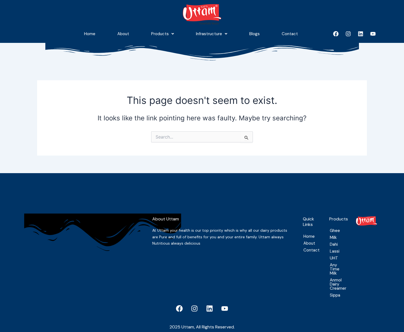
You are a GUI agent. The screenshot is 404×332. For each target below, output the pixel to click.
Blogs (254, 34)
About (123, 34)
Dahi (334, 244)
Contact (290, 34)
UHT (334, 258)
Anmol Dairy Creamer (337, 284)
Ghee (335, 230)
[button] (162, 34)
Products (160, 34)
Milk (333, 237)
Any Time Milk (334, 269)
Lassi (334, 251)
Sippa (335, 295)
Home (89, 34)
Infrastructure (209, 34)
